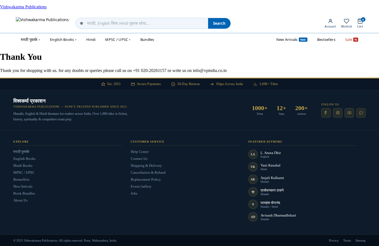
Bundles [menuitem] (147, 39)
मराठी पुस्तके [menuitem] (30, 39)
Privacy (334, 240)
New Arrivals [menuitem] (291, 39)
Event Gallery (141, 186)
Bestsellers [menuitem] (326, 39)
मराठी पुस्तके (21, 152)
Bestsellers (21, 179)
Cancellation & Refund (148, 172)
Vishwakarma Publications (23, 6)
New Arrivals (22, 186)
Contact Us (139, 158)
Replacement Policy (146, 179)
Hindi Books (22, 165)
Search (219, 23)
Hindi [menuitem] (90, 39)
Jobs (134, 193)
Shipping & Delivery (146, 165)
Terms (347, 240)
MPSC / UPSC (24, 172)
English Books (24, 158)
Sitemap (360, 240)
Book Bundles (24, 193)
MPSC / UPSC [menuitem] (117, 39)
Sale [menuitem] (351, 39)
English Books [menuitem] (63, 39)
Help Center (140, 152)
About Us (20, 200)
